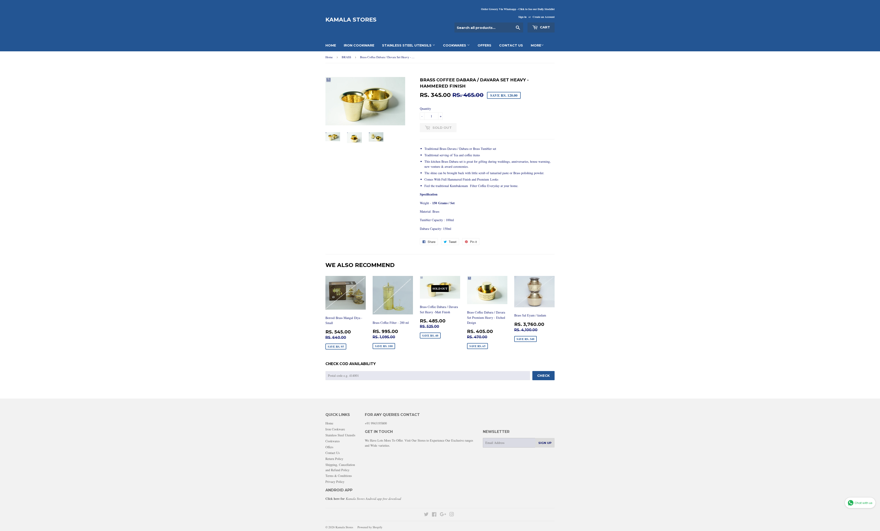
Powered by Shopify (370, 527)
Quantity (425, 108)
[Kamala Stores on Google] (443, 515)
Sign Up (545, 443)
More (536, 45)
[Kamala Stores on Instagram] (451, 515)
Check (543, 375)
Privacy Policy (334, 481)
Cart (544, 27)
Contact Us (511, 45)
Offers (484, 45)
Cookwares (455, 45)
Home (330, 45)
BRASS (346, 57)
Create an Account (544, 17)
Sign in (522, 17)
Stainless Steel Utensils (407, 45)
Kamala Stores (351, 19)
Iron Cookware (359, 45)
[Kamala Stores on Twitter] (426, 515)
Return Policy (334, 459)
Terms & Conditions (338, 475)
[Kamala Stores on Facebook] (434, 515)
